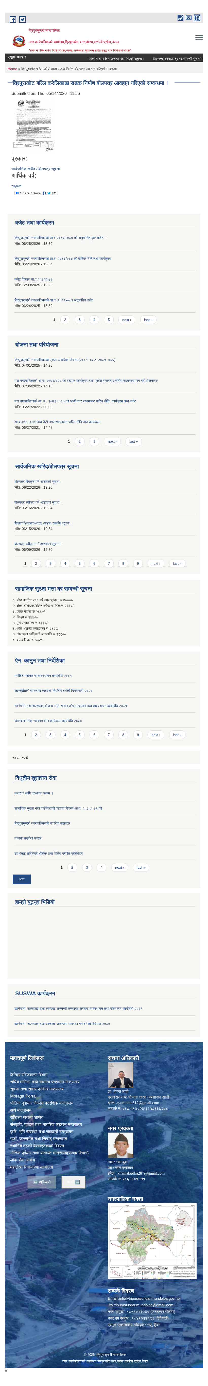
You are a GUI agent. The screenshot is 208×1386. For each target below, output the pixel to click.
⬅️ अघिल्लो (42, 1182)
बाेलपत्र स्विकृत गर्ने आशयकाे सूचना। (38, 482)
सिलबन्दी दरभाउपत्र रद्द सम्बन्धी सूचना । (162, 59)
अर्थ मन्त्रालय (20, 1110)
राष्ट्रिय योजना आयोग (26, 1117)
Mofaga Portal (23, 1096)
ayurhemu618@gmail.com (137, 1103)
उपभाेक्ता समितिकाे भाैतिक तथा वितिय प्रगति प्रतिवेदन (48, 853)
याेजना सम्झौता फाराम (27, 838)
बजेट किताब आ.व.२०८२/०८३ (33, 279)
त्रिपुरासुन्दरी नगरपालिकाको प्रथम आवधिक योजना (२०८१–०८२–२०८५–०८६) (64, 360)
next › (126, 320)
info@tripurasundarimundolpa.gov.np (149, 1298)
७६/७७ (16, 186)
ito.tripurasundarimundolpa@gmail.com (141, 1305)
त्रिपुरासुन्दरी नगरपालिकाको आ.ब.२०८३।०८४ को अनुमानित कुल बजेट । (60, 238)
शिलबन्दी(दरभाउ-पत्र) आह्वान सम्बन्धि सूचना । (43, 523)
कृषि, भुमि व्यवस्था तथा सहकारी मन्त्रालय (41, 1131)
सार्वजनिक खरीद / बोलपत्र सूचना (35, 169)
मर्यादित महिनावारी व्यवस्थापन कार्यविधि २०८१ (43, 676)
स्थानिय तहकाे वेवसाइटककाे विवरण (37, 1145)
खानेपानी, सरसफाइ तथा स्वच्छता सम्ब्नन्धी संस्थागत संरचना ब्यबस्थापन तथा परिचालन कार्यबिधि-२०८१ (78, 1008)
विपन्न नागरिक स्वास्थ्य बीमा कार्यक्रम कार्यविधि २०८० (48, 721)
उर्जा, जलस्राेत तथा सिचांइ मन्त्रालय (38, 1138)
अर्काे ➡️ (73, 1182)
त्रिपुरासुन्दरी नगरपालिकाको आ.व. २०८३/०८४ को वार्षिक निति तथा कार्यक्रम (62, 258)
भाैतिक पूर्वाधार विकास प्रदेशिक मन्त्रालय (41, 1103)
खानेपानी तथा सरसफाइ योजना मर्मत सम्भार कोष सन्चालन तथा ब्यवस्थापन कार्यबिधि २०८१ (70, 706)
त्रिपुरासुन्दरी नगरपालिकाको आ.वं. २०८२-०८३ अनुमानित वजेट (53, 300)
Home (12, 69)
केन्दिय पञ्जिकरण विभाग (28, 1074)
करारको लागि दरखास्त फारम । (33, 793)
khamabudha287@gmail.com (141, 1173)
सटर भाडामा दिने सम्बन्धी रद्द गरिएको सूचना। (100, 59)
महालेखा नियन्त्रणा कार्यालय (31, 1167)
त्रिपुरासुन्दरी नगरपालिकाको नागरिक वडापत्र (42, 823)
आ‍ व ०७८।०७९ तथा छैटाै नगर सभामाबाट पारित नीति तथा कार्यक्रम (57, 422)
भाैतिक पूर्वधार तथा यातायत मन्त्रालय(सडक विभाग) (49, 1153)
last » (148, 320)
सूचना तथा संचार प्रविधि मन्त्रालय (36, 1089)
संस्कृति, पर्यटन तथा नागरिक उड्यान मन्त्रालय (46, 1124)
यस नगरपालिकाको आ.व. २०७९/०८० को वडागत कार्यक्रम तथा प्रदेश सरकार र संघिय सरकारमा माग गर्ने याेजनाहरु (86, 381)
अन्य (22, 879)
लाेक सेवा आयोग (22, 1160)
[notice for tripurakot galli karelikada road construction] (34, 126)
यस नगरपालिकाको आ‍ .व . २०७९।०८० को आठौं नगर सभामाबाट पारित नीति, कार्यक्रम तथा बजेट (75, 401)
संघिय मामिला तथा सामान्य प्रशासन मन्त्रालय (44, 1082)
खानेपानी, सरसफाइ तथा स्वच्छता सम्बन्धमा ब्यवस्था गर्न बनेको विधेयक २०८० (62, 1024)
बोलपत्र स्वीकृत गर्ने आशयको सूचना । (38, 502)
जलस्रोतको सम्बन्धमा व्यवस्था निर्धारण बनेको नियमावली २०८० (53, 691)
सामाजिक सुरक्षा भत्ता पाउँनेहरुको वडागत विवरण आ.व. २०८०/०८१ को (58, 808)
